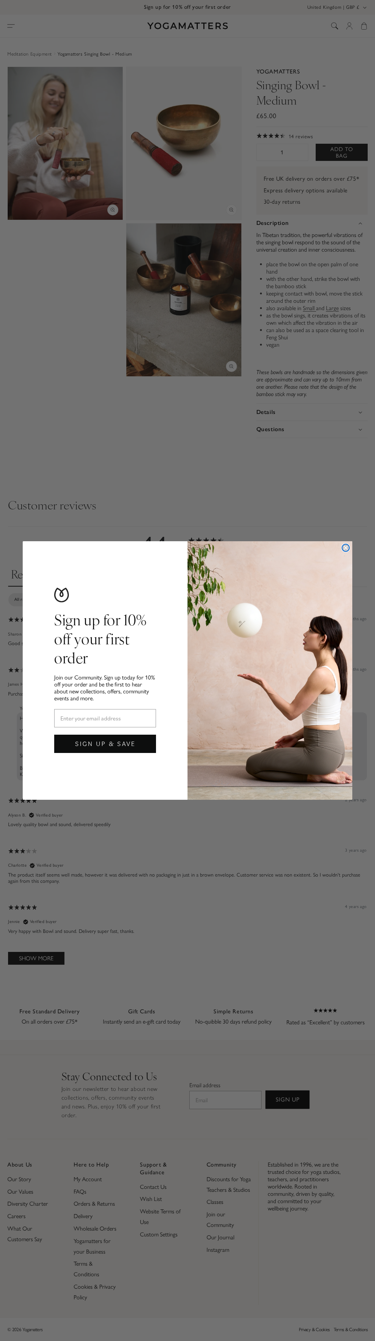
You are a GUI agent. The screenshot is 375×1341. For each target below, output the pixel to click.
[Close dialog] (345, 547)
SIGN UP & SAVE (105, 743)
